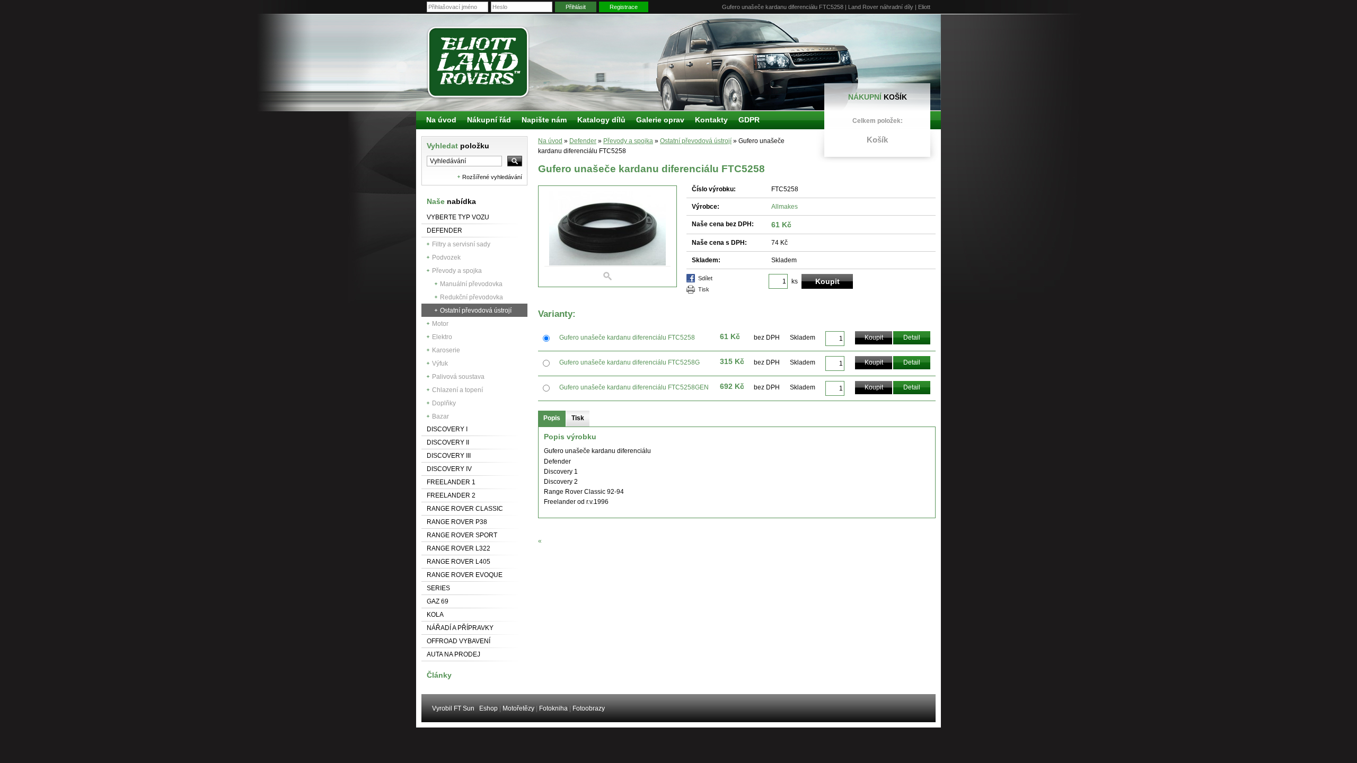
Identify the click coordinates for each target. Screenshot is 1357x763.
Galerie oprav (660, 120)
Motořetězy (518, 708)
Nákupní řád (489, 120)
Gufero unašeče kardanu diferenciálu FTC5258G (629, 362)
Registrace (624, 7)
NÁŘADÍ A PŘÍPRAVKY (460, 628)
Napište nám (544, 120)
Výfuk (440, 363)
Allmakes (784, 206)
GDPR (749, 120)
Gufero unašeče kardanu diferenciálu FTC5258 (627, 337)
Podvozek (446, 257)
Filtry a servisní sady (461, 244)
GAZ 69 (437, 601)
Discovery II (448, 442)
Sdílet (705, 278)
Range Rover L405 (458, 561)
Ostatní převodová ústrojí (476, 310)
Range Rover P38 (457, 522)
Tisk (703, 289)
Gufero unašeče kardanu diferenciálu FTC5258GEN (634, 387)
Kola (435, 614)
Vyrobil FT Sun (453, 708)
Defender (444, 230)
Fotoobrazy (588, 708)
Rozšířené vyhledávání (492, 177)
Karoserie (446, 350)
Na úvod (550, 141)
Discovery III (449, 455)
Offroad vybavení (458, 641)
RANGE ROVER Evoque (465, 575)
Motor (440, 323)
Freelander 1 (451, 482)
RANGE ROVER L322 (458, 548)
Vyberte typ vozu (458, 217)
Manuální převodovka (471, 284)
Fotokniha (553, 708)
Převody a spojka (457, 270)
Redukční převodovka (471, 297)
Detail (911, 337)
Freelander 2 (451, 495)
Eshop (488, 708)
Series (438, 588)
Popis (551, 418)
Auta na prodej (453, 654)
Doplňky (444, 403)
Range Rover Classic (465, 508)
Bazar (440, 416)
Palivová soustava (458, 376)
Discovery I (447, 429)
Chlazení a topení (457, 390)
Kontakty (711, 120)
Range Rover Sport (462, 535)
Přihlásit (576, 7)
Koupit (874, 337)
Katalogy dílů (601, 120)
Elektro (442, 337)
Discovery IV (449, 469)
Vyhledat (458, 145)
